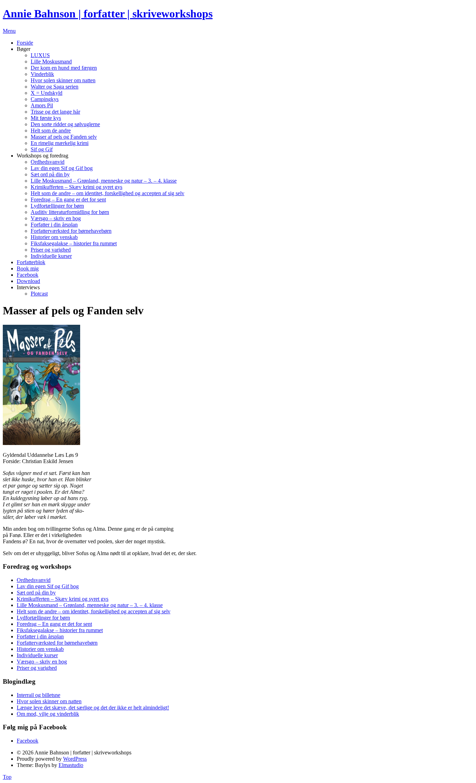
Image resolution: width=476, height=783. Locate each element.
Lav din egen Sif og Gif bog (62, 168)
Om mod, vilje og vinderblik (48, 714)
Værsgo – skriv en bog (56, 218)
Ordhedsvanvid (47, 162)
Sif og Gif (42, 149)
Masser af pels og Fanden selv (64, 137)
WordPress (75, 759)
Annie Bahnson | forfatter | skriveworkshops (108, 13)
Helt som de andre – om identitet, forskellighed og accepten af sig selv (107, 193)
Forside (25, 43)
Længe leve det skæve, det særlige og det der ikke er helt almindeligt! (93, 708)
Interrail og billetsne (38, 695)
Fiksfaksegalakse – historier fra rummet (74, 243)
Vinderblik (42, 74)
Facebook (27, 275)
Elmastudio (71, 765)
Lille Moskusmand (51, 61)
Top (7, 777)
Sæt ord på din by (50, 174)
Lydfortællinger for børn (57, 206)
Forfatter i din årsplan (54, 225)
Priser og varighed (51, 250)
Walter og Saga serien (54, 87)
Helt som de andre (51, 130)
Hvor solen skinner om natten (63, 80)
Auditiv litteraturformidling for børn (70, 212)
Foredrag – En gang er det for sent (68, 199)
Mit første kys (46, 118)
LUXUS (40, 55)
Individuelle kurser (51, 256)
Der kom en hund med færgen (64, 68)
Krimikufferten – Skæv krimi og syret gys (76, 187)
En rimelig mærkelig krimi (60, 143)
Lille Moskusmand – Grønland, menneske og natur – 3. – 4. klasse (104, 181)
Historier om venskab (54, 237)
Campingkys (45, 99)
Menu (9, 31)
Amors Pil (42, 105)
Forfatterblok (31, 262)
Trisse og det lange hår (55, 112)
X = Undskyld (46, 93)
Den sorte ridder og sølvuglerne (65, 124)
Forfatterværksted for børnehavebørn (71, 231)
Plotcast (39, 294)
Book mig (28, 268)
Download (28, 281)
